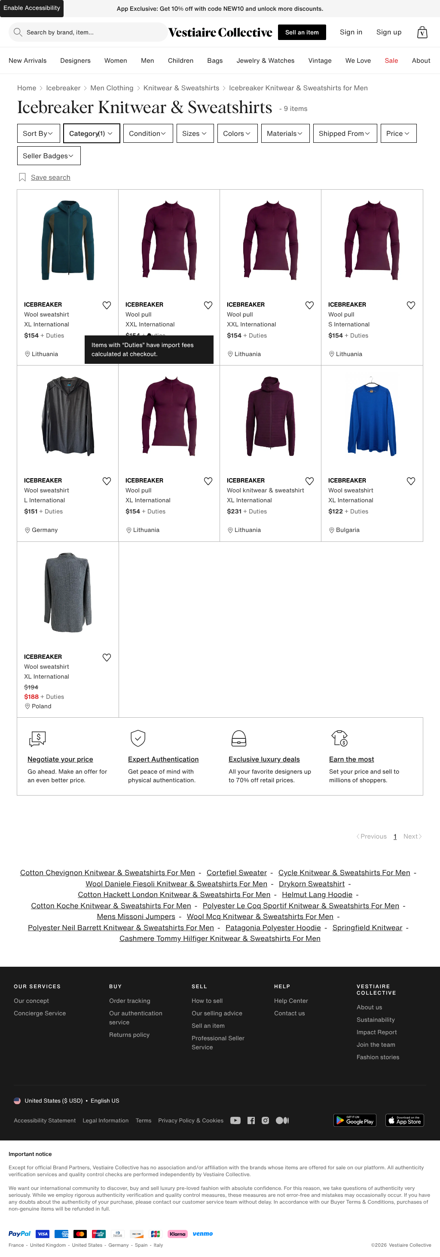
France (16, 1245)
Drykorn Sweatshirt (312, 884)
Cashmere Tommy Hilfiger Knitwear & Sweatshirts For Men (220, 938)
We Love (358, 60)
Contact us (289, 1013)
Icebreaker (63, 88)
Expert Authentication (163, 759)
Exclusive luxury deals (264, 759)
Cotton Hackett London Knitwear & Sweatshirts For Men (174, 894)
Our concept (31, 1000)
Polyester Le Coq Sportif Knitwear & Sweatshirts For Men (301, 905)
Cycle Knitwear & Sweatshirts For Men (344, 872)
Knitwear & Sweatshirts (182, 88)
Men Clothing (112, 88)
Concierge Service (40, 1013)
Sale (391, 60)
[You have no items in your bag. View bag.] (422, 32)
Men (147, 60)
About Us (426, 60)
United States (87, 1245)
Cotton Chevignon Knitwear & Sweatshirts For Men (107, 872)
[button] (422, 32)
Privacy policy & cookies (190, 1120)
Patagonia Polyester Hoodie (273, 927)
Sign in (351, 32)
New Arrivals (27, 60)
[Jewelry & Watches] (301, 60)
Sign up (389, 32)
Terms (143, 1120)
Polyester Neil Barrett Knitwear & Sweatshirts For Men (121, 927)
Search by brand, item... (60, 32)
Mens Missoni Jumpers (136, 916)
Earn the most (351, 759)
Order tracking (129, 1000)
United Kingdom (48, 1245)
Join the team (376, 1044)
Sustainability (376, 1019)
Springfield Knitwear (368, 927)
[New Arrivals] (53, 60)
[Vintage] (338, 60)
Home (26, 88)
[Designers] (97, 60)
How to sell (207, 1000)
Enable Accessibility (31, 7)
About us (369, 1007)
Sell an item (302, 32)
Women (115, 60)
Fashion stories (378, 1057)
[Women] (134, 60)
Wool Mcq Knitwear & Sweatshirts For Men (260, 916)
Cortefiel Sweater (237, 872)
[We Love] (378, 60)
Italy (158, 1245)
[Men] (161, 60)
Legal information (105, 1120)
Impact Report (377, 1032)
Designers (75, 60)
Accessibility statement (45, 1120)
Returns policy (129, 1034)
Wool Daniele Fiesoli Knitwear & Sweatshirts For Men (176, 884)
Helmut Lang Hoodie (317, 894)
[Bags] (229, 60)
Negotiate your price (60, 759)
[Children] (200, 60)
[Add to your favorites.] (106, 305)
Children (181, 60)
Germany (118, 1245)
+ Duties (52, 335)
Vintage (319, 60)
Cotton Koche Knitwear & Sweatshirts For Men (111, 905)
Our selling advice (217, 1013)
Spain (141, 1245)
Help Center (291, 1000)
